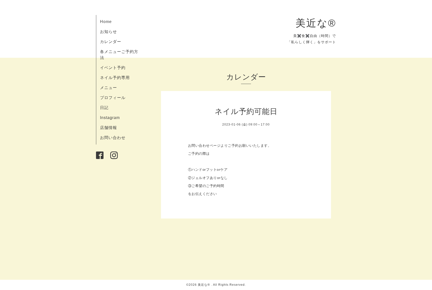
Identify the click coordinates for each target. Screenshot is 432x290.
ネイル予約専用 (115, 78)
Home (106, 22)
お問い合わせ (113, 138)
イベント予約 (113, 68)
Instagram (110, 118)
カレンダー (110, 42)
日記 (104, 108)
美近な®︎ (316, 23)
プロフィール (113, 98)
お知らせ (108, 32)
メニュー (108, 88)
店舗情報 (108, 128)
